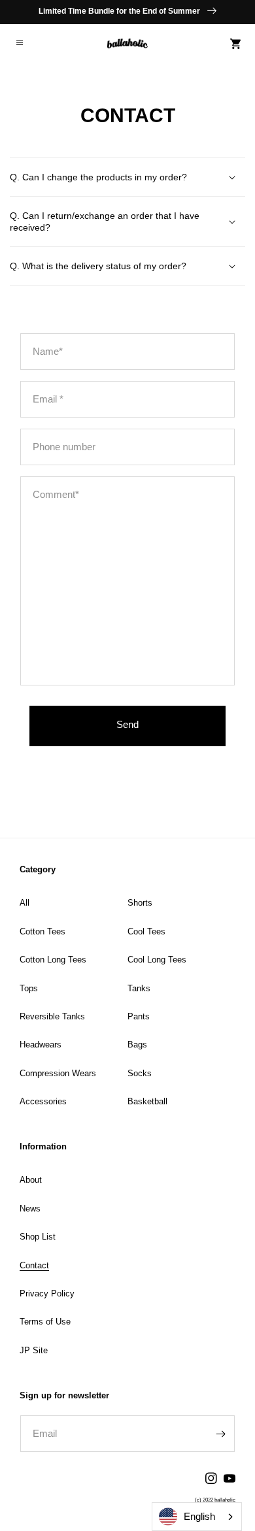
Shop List (38, 1237)
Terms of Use (45, 1321)
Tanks (139, 988)
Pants (139, 1016)
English (199, 1516)
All (24, 903)
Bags (137, 1044)
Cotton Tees (42, 931)
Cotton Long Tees (53, 959)
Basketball (147, 1101)
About (31, 1180)
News (30, 1208)
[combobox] (197, 1516)
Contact (34, 1265)
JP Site (34, 1350)
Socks (140, 1073)
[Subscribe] (220, 1434)
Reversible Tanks (52, 1016)
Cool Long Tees (157, 959)
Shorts (140, 903)
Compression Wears (58, 1073)
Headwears (40, 1044)
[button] (19, 43)
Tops (29, 988)
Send (127, 724)
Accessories (43, 1101)
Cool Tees (146, 931)
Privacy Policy (47, 1293)
